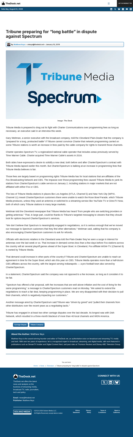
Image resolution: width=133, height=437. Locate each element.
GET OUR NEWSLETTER (125, 3)
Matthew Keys (37, 334)
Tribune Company (37, 325)
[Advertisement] (66, 20)
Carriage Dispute (20, 325)
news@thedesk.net (27, 398)
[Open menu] (108, 3)
